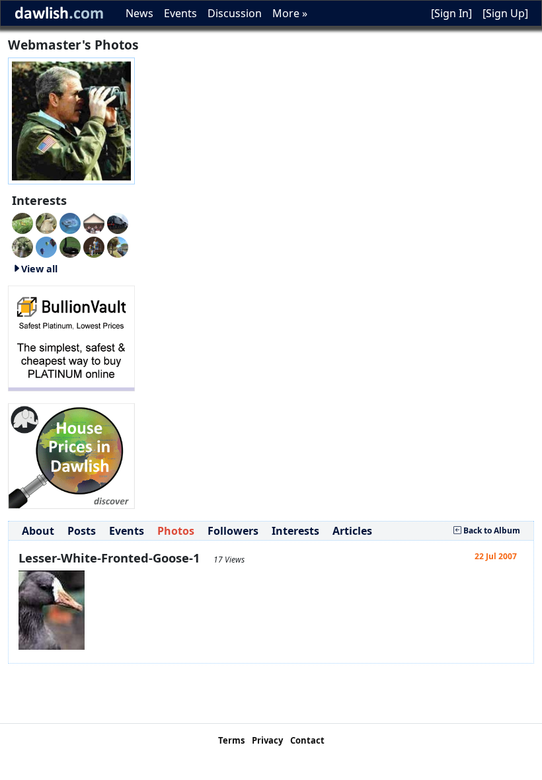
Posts (81, 531)
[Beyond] (46, 246)
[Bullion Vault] (71, 337)
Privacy (267, 740)
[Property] (117, 246)
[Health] (22, 246)
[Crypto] (70, 246)
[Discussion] (22, 222)
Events (180, 13)
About (38, 531)
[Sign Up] (505, 13)
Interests (295, 531)
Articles (352, 531)
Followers (233, 531)
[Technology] (117, 222)
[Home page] (71, 119)
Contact (307, 740)
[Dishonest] (70, 222)
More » (289, 13)
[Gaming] (93, 246)
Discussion (235, 13)
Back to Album (490, 530)
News (139, 13)
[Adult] (93, 222)
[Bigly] (71, 455)
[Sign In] (451, 13)
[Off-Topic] (46, 222)
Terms (231, 740)
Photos (175, 531)
